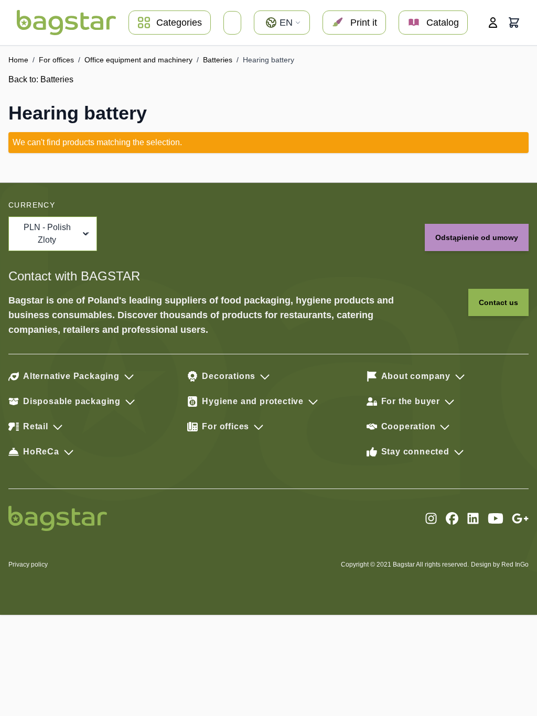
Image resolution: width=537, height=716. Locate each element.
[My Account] (493, 22)
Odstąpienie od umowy (476, 237)
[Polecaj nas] (520, 518)
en (286, 22)
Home (18, 60)
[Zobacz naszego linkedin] (473, 518)
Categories (179, 22)
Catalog (442, 22)
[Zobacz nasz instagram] (431, 518)
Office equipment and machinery (138, 60)
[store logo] (66, 22)
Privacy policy (28, 564)
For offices (56, 60)
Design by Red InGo (500, 564)
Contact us (498, 302)
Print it (363, 22)
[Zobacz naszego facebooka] (452, 518)
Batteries (217, 60)
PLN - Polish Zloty (47, 233)
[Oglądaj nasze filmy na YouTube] (495, 518)
